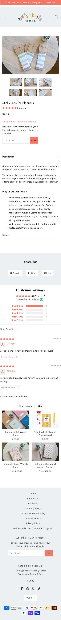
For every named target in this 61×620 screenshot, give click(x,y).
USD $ (29, 598)
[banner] (30, 16)
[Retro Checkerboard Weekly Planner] (45, 451)
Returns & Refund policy (32, 513)
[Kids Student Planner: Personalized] (45, 419)
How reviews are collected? (14, 396)
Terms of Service (33, 518)
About (33, 493)
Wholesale (33, 503)
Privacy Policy (33, 523)
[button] (9, 108)
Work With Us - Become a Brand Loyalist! (32, 528)
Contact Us (32, 498)
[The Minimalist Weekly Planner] (15, 419)
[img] (7, 339)
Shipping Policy (33, 508)
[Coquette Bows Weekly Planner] (15, 451)
